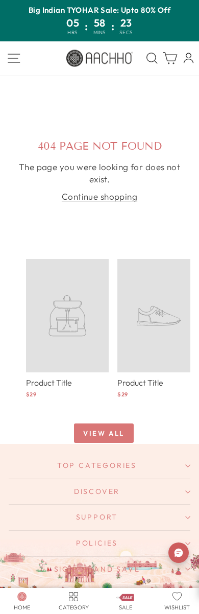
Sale (125, 607)
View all (104, 433)
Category (74, 607)
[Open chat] (178, 552)
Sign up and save (97, 569)
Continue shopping (99, 196)
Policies (97, 543)
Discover (97, 491)
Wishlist (177, 607)
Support (97, 517)
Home (22, 607)
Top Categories (97, 465)
